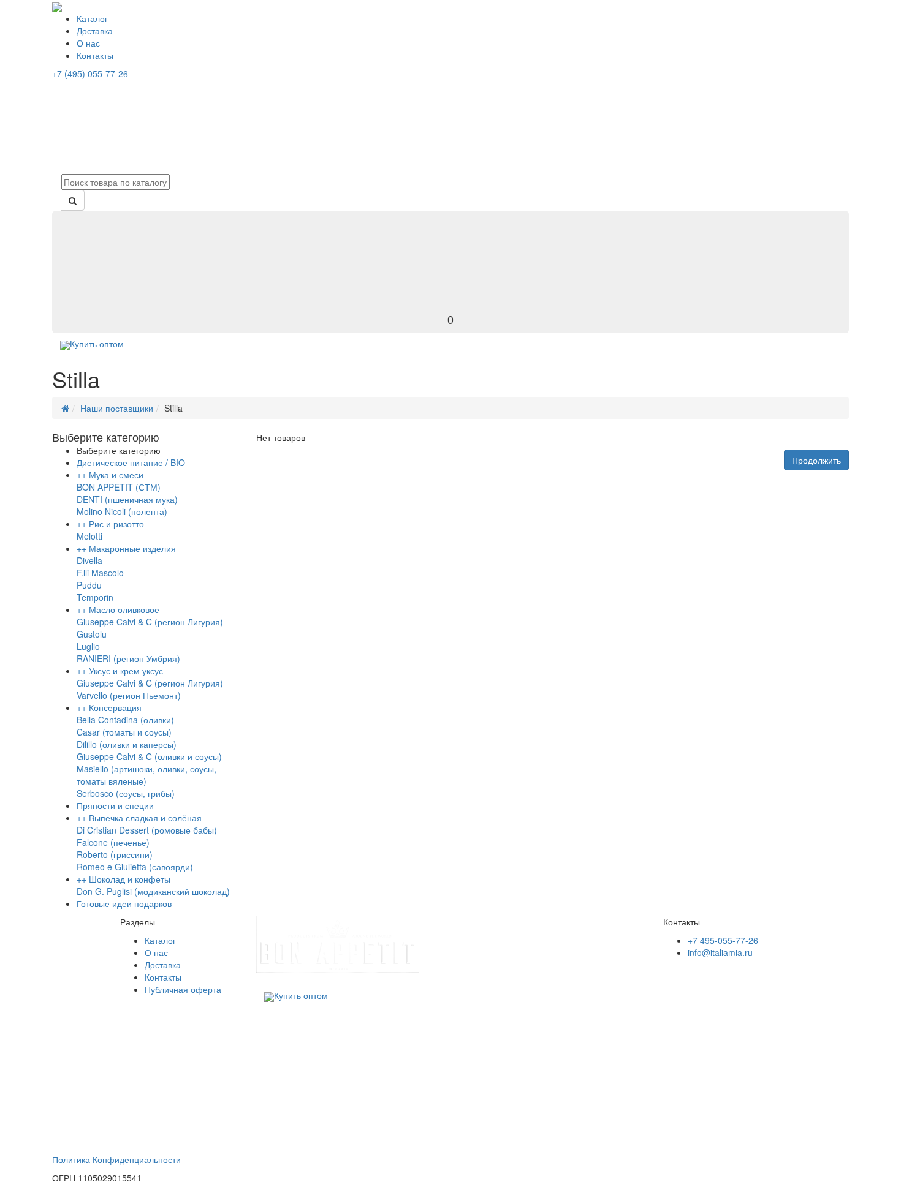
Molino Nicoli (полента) (122, 511)
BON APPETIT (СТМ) (119, 487)
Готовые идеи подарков (124, 903)
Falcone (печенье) (113, 842)
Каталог (92, 18)
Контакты (95, 55)
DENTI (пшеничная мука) (127, 499)
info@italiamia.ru (720, 952)
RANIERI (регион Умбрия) (128, 658)
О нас (88, 43)
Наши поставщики (116, 408)
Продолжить (816, 460)
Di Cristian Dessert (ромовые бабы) (147, 830)
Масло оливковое (124, 609)
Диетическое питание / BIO (131, 462)
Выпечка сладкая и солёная (145, 818)
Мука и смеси (116, 475)
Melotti (89, 536)
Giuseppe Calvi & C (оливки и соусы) (149, 756)
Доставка (95, 30)
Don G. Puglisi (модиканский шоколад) (153, 891)
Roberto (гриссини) (115, 854)
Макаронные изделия (132, 548)
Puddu (89, 585)
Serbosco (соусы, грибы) (126, 793)
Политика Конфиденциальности (116, 1159)
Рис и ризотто (116, 524)
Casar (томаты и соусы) (124, 732)
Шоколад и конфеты (129, 879)
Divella (89, 560)
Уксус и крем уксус (126, 671)
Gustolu (92, 634)
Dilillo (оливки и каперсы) (127, 744)
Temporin (95, 597)
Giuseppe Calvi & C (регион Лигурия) (150, 622)
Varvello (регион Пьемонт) (129, 695)
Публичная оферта (183, 989)
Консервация (115, 707)
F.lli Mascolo (100, 573)
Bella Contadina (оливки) (125, 720)
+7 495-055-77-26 (723, 940)
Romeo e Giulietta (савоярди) (135, 866)
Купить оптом (97, 343)
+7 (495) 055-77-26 (90, 73)
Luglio (88, 646)
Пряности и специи (115, 805)
